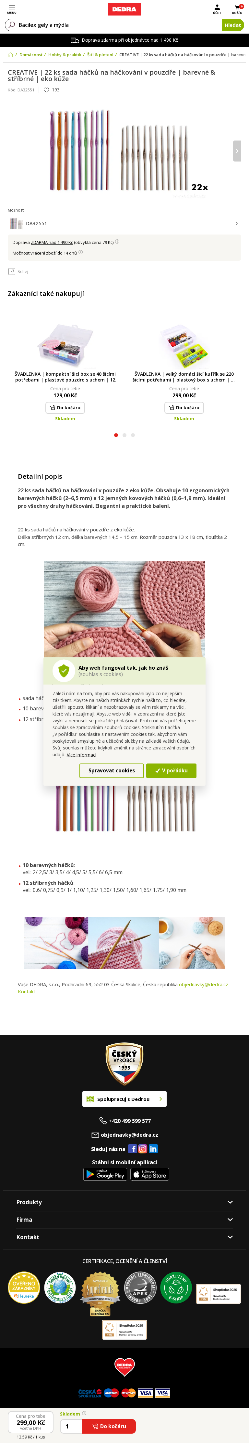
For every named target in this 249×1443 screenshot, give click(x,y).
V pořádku (174, 770)
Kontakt (26, 991)
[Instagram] (143, 1149)
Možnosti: (17, 210)
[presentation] (12, 151)
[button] (116, 436)
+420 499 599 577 (130, 1120)
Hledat (233, 25)
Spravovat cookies (112, 770)
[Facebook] (132, 1149)
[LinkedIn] (153, 1149)
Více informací (81, 754)
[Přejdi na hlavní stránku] (124, 9)
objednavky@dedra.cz (203, 984)
